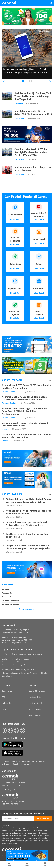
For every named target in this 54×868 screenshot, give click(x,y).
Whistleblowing (35, 709)
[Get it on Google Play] (27, 744)
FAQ (3, 697)
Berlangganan (43, 818)
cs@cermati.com (19, 643)
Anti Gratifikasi (35, 715)
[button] (4, 81)
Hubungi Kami (8, 703)
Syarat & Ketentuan (37, 691)
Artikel (4, 709)
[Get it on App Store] (27, 753)
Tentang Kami (7, 691)
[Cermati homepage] (11, 849)
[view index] (50, 380)
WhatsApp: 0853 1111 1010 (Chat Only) (18, 670)
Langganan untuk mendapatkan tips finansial (23, 813)
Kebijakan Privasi (36, 697)
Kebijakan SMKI (35, 703)
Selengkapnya (26, 609)
